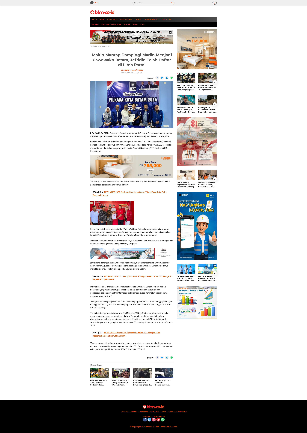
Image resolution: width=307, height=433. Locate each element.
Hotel (138, 19)
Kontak (127, 24)
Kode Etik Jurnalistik (177, 412)
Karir (142, 24)
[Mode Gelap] (215, 3)
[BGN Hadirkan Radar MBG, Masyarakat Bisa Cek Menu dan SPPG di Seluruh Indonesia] (186, 269)
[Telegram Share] (167, 78)
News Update (137, 70)
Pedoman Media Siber (111, 24)
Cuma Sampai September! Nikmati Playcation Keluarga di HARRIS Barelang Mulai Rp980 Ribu (186, 184)
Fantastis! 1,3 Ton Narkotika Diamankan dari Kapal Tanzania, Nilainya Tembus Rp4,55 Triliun (162, 382)
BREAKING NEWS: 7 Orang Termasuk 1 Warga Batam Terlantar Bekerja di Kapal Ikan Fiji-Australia (120, 382)
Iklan (135, 24)
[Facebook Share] (157, 78)
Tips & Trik (166, 19)
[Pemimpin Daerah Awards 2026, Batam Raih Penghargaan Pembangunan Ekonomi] (186, 78)
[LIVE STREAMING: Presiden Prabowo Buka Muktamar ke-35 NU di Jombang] (207, 269)
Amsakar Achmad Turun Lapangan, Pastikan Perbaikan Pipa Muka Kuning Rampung (185, 110)
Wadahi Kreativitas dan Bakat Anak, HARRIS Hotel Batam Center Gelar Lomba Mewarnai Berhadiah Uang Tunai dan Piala (207, 184)
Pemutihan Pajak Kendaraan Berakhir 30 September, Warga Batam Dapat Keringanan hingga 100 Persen (207, 87)
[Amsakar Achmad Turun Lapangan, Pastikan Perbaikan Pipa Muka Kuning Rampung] (186, 100)
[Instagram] (154, 420)
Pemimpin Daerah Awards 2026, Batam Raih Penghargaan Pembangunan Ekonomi (186, 87)
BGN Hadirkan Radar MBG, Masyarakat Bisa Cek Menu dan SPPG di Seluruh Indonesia (186, 278)
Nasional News (126, 19)
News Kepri (112, 19)
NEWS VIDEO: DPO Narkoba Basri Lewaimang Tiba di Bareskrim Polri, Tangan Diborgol (141, 382)
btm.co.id (125, 70)
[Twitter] (149, 420)
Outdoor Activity (151, 19)
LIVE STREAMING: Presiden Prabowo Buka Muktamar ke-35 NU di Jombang (206, 278)
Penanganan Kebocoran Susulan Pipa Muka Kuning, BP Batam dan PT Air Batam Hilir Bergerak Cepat (207, 110)
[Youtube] (158, 420)
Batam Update (98, 19)
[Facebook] (145, 420)
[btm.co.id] (102, 12)
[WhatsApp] (163, 420)
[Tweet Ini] (162, 78)
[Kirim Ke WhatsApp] (171, 78)
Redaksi (95, 24)
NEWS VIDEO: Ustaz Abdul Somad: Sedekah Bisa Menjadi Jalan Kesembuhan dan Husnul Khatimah (99, 382)
